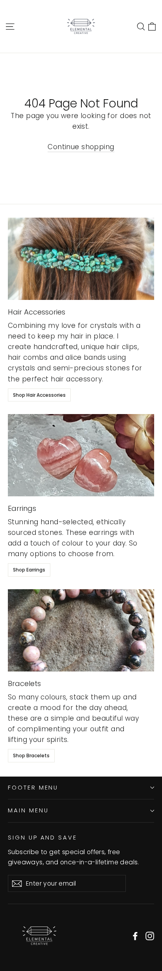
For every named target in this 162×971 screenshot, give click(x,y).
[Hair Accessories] (81, 259)
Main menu (28, 810)
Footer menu (33, 788)
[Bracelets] (81, 630)
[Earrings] (81, 455)
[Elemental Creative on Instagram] (149, 935)
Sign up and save (42, 838)
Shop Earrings (29, 569)
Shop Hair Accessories (39, 395)
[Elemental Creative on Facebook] (135, 935)
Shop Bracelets (31, 755)
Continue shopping (81, 147)
